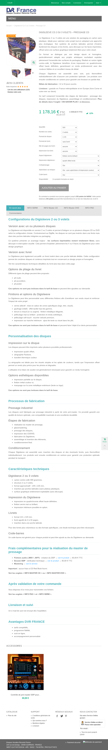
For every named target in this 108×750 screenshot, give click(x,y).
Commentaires (15, 213)
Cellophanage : (44, 165)
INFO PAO (89, 208)
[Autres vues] (9, 73)
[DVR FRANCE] (21, 11)
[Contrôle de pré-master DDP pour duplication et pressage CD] (26, 672)
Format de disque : (46, 136)
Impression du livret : (46, 151)
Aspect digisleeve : (45, 155)
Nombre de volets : (46, 132)
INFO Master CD (51, 208)
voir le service (31, 564)
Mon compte (66, 3)
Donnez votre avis (14, 92)
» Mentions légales (38, 723)
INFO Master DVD (71, 208)
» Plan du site (11, 716)
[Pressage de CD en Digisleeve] (16, 73)
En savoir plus (15, 208)
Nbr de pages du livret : (47, 146)
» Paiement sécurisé (72, 742)
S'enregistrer (88, 3)
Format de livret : (45, 141)
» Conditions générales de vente (40, 717)
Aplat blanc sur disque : (47, 170)
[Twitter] (61, 716)
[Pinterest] (66, 716)
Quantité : (42, 127)
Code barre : (43, 174)
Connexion (77, 3)
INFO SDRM (32, 208)
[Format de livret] (79, 142)
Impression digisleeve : (47, 160)
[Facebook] (57, 716)
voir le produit (63, 558)
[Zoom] (33, 62)
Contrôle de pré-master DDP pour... (25, 695)
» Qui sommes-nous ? (39, 721)
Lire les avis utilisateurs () (19, 90)
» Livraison (35, 726)
